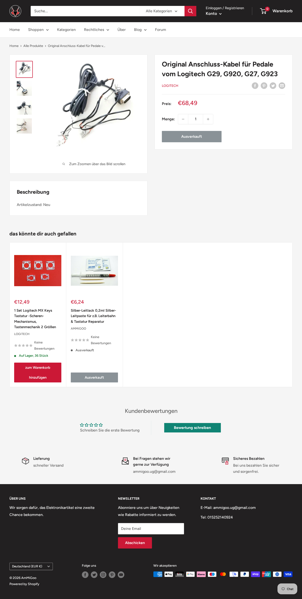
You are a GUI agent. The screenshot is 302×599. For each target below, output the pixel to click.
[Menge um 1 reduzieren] (183, 119)
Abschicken (135, 542)
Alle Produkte (33, 46)
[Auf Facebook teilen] (255, 85)
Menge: (168, 119)
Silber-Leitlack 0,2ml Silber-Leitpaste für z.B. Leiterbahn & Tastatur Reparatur (93, 316)
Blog (138, 29)
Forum (160, 29)
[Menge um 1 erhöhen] (208, 119)
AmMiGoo (78, 328)
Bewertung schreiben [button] (192, 427)
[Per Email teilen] (282, 85)
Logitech (170, 86)
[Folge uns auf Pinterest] (112, 574)
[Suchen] (190, 11)
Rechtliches (94, 29)
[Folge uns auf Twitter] (94, 574)
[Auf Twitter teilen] (273, 85)
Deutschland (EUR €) (27, 566)
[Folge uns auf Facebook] (85, 574)
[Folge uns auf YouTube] (121, 574)
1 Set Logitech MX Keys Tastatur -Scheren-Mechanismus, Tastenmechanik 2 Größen (35, 318)
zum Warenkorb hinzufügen (37, 372)
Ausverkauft (191, 136)
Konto (212, 13)
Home (14, 29)
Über (121, 29)
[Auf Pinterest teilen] (264, 85)
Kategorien (66, 29)
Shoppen (36, 29)
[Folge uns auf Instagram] (103, 574)
